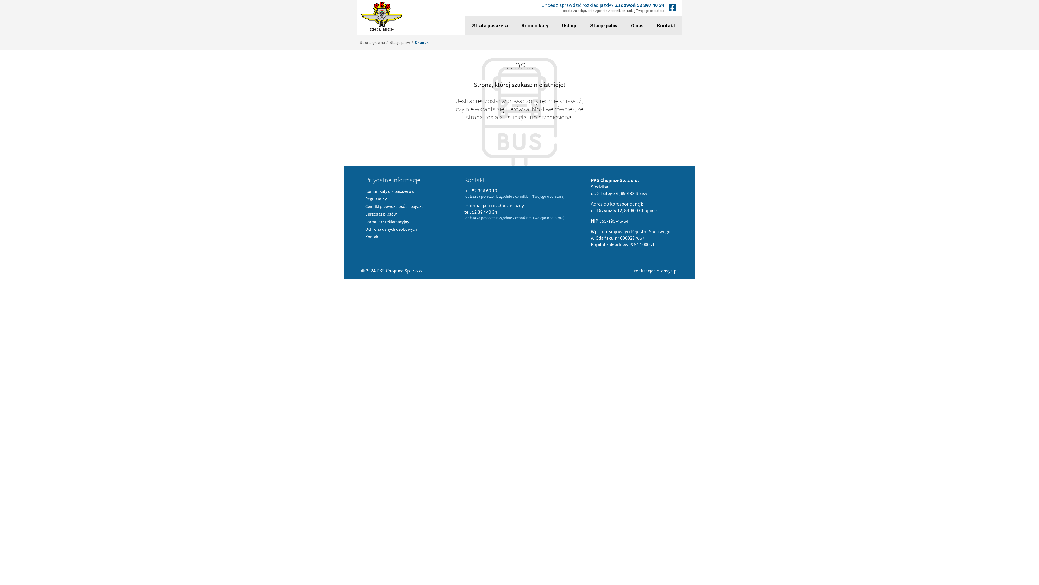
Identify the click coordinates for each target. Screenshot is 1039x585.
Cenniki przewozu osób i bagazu (394, 206)
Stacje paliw (603, 25)
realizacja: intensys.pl (656, 271)
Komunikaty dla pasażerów (389, 191)
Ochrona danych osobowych (391, 229)
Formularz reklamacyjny (387, 222)
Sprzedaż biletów (381, 214)
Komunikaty (535, 25)
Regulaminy (376, 199)
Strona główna (372, 42)
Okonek (422, 42)
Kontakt (666, 25)
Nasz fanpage (672, 7)
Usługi (569, 25)
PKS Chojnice (382, 16)
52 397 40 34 (650, 5)
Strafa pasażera (490, 25)
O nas (637, 25)
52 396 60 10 (484, 191)
